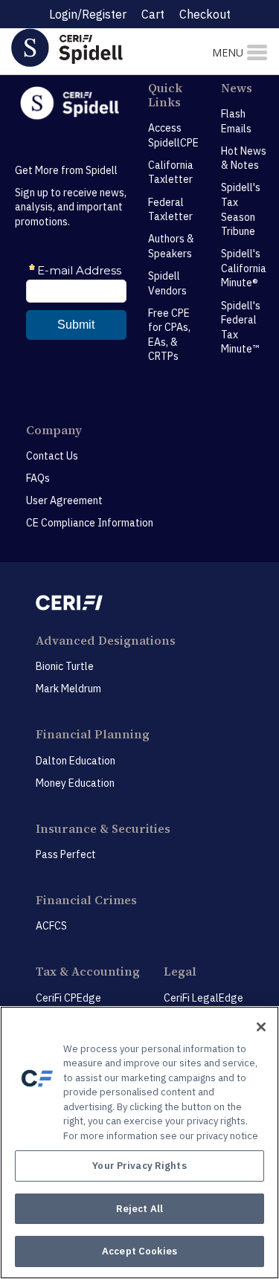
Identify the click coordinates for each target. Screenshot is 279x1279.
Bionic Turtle (65, 666)
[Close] (261, 1027)
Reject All (139, 1208)
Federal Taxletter (170, 210)
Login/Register (87, 14)
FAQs (38, 478)
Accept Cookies (139, 1251)
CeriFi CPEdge (68, 998)
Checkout (205, 14)
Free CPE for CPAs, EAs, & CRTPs (169, 335)
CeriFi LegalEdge (203, 998)
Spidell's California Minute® (243, 268)
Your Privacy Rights (139, 1165)
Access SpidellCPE (173, 135)
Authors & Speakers (171, 246)
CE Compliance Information (89, 522)
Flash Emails (236, 121)
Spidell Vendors (167, 283)
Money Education (75, 783)
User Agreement (64, 500)
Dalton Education (75, 760)
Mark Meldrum (68, 688)
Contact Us (52, 456)
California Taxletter (170, 172)
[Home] (93, 47)
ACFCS (51, 925)
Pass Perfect (66, 854)
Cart (152, 14)
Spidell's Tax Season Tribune (240, 209)
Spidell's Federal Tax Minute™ (240, 327)
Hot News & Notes (243, 158)
